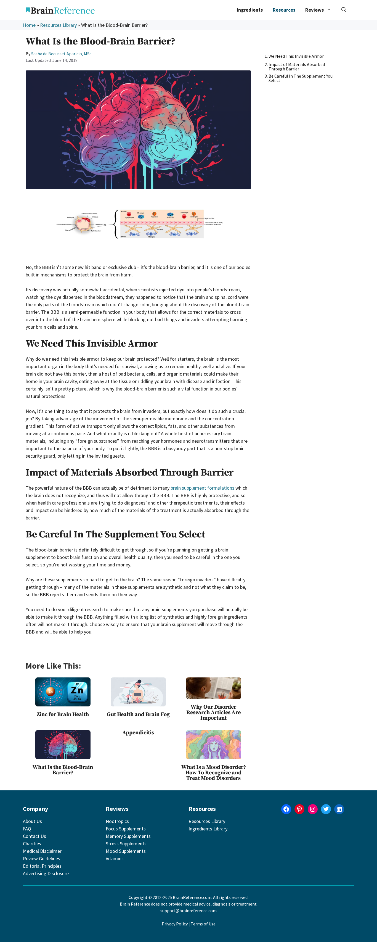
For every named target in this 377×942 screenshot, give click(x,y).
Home (29, 25)
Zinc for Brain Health (63, 714)
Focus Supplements (126, 828)
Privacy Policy (175, 924)
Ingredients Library (208, 828)
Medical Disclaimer (42, 851)
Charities (32, 843)
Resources (284, 10)
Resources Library (58, 25)
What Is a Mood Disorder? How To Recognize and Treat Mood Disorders (213, 773)
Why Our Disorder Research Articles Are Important (213, 713)
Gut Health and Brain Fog (138, 714)
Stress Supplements (126, 843)
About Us (32, 821)
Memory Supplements (128, 836)
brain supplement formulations (202, 488)
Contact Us (34, 836)
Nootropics (117, 821)
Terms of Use (203, 924)
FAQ (27, 828)
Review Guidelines (41, 858)
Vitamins (115, 858)
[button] (343, 10)
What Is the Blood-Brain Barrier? (63, 770)
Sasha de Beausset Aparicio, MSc (61, 53)
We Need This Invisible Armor (296, 56)
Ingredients (250, 10)
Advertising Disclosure (46, 873)
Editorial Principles (42, 866)
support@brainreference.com (188, 910)
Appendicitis (138, 732)
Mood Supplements (126, 851)
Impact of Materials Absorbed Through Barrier (297, 66)
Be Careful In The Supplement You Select (301, 78)
